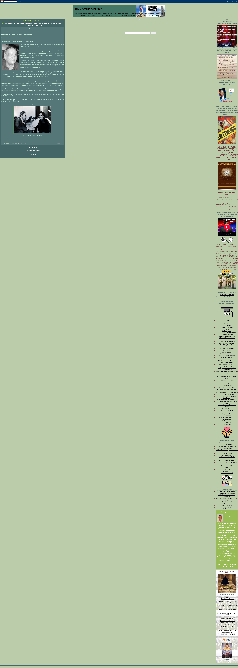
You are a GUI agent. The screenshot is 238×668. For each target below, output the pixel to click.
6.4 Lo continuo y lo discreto (226, 380)
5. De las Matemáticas (227, 359)
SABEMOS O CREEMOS (227, 295)
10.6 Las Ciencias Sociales (226, 394)
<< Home (33, 154)
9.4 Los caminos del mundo (226, 460)
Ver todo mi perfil (228, 566)
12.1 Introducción (226, 408)
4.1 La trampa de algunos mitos (226, 443)
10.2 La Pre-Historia (227, 385)
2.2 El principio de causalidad (227, 336)
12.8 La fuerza (227, 422)
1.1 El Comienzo (226, 325)
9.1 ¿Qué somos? (227, 455)
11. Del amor (226, 464)
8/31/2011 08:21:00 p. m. (21, 143)
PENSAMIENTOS (227, 322)
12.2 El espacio (227, 412)
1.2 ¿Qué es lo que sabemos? (227, 327)
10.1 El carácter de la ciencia (227, 383)
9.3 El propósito (227, 458)
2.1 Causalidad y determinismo (227, 334)
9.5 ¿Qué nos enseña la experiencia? (227, 462)
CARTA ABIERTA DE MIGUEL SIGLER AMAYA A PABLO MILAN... (227, 626)
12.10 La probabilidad (227, 410)
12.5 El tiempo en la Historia (226, 417)
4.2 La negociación (227, 444)
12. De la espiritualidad (227, 466)
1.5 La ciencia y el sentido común (227, 332)
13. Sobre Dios (227, 467)
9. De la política (227, 507)
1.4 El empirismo (226, 331)
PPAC (230, 516)
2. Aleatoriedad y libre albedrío (227, 491)
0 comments (59, 143)
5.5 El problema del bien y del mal (227, 368)
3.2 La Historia (227, 350)
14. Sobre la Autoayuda (227, 473)
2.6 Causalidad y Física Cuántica (227, 345)
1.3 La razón (226, 329)
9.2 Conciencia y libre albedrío (227, 457)
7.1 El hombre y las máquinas (227, 493)
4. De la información (226, 357)
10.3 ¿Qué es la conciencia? (227, 387)
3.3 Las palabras (226, 352)
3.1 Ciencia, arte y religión (227, 348)
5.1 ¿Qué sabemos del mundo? (226, 361)
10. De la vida (227, 509)
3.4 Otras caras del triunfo (227, 353)
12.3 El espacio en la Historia (227, 414)
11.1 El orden (226, 398)
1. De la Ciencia (227, 324)
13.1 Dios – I (226, 469)
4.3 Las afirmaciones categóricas (227, 446)
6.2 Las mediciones (227, 375)
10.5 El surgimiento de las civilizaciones (227, 392)
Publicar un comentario (34, 150)
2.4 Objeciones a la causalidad (227, 341)
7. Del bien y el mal (227, 453)
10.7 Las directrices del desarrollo (227, 396)
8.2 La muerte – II (227, 505)
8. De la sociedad (227, 502)
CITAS (227, 320)
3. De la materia (227, 346)
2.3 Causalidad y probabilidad (227, 338)
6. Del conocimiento (227, 369)
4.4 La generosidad (227, 448)
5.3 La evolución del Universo (227, 364)
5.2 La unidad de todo (227, 362)
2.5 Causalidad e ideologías (226, 343)
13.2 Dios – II (226, 471)
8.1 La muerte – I (226, 503)
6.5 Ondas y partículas (227, 382)
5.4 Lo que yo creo (227, 366)
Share (226, 19)
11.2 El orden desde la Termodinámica (227, 399)
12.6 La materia (227, 419)
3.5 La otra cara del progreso (227, 355)
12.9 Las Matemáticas (227, 424)
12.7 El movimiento (227, 421)
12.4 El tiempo (227, 415)
